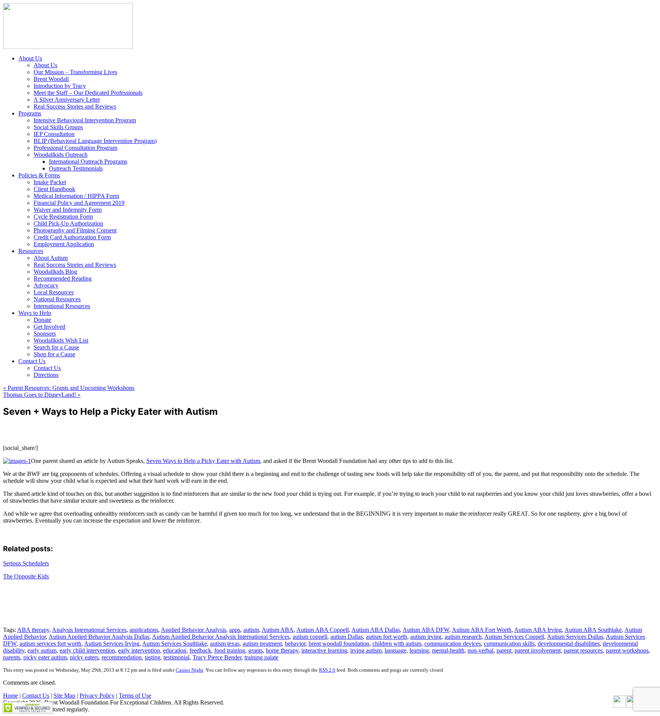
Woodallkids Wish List (61, 340)
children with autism (396, 643)
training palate (261, 657)
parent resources (583, 650)
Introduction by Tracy (60, 86)
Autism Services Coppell (514, 636)
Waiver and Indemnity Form (68, 209)
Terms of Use (135, 695)
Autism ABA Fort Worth (481, 630)
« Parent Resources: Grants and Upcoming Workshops (68, 388)
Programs (29, 113)
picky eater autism (45, 657)
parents (11, 657)
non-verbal (480, 650)
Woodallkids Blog (55, 271)
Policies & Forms (39, 175)
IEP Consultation (54, 134)
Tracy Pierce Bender (216, 657)
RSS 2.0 (327, 670)
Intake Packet (50, 182)
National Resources (57, 299)
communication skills (509, 643)
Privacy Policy (97, 695)
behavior (295, 643)
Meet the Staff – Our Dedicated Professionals (88, 92)
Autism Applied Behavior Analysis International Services (221, 636)
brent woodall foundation (339, 643)
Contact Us (31, 361)
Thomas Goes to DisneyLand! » (42, 394)
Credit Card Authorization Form (72, 237)
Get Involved (49, 326)
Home (10, 695)
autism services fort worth (50, 643)
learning (419, 650)
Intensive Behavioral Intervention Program (85, 120)
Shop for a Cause (54, 354)
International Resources (62, 306)
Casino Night (189, 670)
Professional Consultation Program (75, 147)
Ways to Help (34, 313)
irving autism (366, 650)
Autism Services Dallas (575, 636)
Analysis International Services (89, 630)
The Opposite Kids (26, 576)
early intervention (139, 650)
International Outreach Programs (88, 161)
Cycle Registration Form (63, 216)
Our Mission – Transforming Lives (75, 72)
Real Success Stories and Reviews (75, 106)
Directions (46, 375)
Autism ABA (278, 630)
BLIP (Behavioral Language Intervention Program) (95, 141)
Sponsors (45, 333)
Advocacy (46, 285)
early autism (42, 650)
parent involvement (537, 650)
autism (251, 630)
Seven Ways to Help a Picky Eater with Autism (203, 461)
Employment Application (64, 244)
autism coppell (310, 636)
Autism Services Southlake (174, 643)
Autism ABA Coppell (322, 630)
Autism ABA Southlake (593, 630)
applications (143, 630)
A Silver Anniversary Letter (67, 99)
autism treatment (262, 643)
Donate (42, 320)
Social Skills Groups (58, 127)
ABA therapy (33, 630)
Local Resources (54, 292)
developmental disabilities (569, 643)
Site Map (64, 695)
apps (234, 630)
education (174, 650)
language (395, 650)
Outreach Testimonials (76, 168)
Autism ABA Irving (538, 630)
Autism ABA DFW (426, 630)
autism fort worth (386, 636)
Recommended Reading (63, 278)
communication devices (452, 643)
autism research (463, 636)
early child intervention (87, 650)
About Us (30, 58)
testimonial (176, 657)
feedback (200, 650)
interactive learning (324, 650)
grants (255, 650)
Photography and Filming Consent (75, 230)
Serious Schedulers (26, 563)
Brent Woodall (51, 79)
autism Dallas (346, 636)
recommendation (122, 657)
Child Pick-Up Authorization (68, 223)
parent (504, 650)
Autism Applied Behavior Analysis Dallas (99, 636)
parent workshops (627, 650)
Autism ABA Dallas (375, 630)
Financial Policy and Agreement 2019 (79, 203)
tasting (152, 657)
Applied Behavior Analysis (193, 630)
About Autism (51, 258)
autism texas (224, 643)
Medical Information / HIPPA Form (76, 196)
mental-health (448, 650)
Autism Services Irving (111, 643)
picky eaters (84, 657)
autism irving (426, 636)
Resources (30, 251)
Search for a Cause (56, 347)
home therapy (282, 650)
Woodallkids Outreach (60, 154)
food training (229, 650)
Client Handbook (54, 189)
